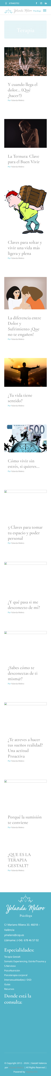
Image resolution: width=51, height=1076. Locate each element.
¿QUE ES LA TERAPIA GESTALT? (19, 860)
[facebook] (36, 3)
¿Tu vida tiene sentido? (20, 397)
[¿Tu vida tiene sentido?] (25, 372)
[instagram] (41, 3)
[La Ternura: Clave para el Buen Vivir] (25, 133)
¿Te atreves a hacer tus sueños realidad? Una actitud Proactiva (25, 748)
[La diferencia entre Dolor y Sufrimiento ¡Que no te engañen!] (25, 293)
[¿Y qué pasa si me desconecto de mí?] (25, 578)
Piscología (25, 67)
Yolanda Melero (17, 100)
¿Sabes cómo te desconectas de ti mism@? (23, 673)
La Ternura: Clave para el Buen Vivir (24, 158)
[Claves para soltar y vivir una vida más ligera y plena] (25, 209)
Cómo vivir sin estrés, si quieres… (24, 463)
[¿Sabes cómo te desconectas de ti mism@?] (25, 645)
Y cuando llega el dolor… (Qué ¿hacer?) (22, 90)
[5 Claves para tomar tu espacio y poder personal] (25, 504)
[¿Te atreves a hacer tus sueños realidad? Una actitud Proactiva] (25, 716)
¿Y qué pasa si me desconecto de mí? (24, 604)
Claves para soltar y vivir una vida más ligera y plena (25, 247)
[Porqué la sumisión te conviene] (25, 794)
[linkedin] (46, 3)
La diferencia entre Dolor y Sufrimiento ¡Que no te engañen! (24, 326)
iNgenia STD (32, 1071)
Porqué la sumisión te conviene (25, 819)
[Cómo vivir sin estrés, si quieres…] (25, 438)
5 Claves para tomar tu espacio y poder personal (25, 532)
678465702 (14, 3)
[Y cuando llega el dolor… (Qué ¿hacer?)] (25, 61)
